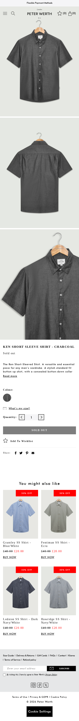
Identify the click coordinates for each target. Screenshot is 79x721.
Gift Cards (42, 655)
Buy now (9, 557)
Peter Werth (45, 701)
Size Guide (8, 655)
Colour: (8, 389)
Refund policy (29, 659)
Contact (62, 655)
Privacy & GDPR (39, 697)
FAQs (53, 655)
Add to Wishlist (21, 441)
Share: (7, 452)
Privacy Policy (51, 674)
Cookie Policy (59, 697)
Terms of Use (19, 697)
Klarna (71, 655)
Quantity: (10, 417)
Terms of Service (12, 659)
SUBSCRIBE (64, 668)
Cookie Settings (39, 711)
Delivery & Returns (25, 655)
